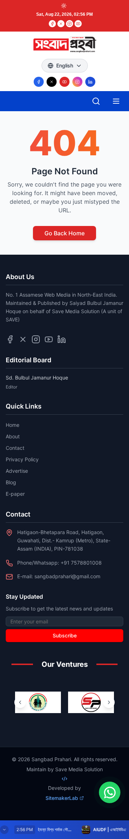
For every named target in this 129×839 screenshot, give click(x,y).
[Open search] (96, 101)
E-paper (15, 494)
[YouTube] (78, 23)
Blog (11, 482)
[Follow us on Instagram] (77, 82)
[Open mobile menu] (116, 101)
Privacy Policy (22, 459)
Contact (15, 448)
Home (12, 425)
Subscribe (65, 635)
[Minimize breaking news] (4, 829)
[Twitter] (60, 23)
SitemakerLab (62, 798)
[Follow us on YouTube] (64, 82)
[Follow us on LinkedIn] (90, 82)
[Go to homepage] (64, 44)
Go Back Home (64, 233)
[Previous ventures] (20, 702)
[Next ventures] (109, 702)
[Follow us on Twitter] (23, 339)
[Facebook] (52, 23)
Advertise (17, 471)
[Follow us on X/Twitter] (52, 82)
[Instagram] (69, 23)
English (64, 65)
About (13, 436)
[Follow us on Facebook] (39, 82)
